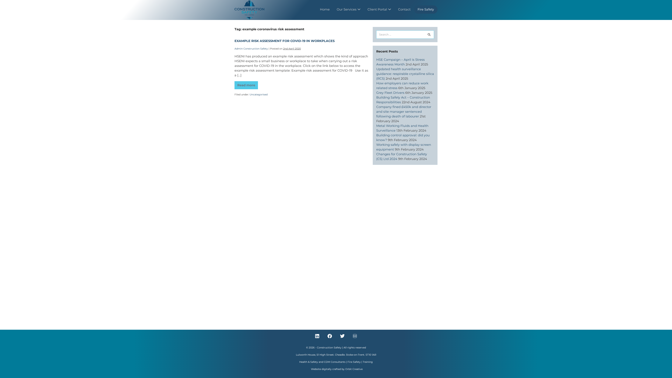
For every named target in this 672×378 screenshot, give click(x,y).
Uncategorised (259, 94)
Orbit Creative (354, 369)
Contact (404, 9)
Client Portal (378, 9)
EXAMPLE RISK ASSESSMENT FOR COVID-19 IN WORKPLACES (284, 41)
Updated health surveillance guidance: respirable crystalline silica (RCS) (405, 73)
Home (325, 9)
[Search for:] (405, 34)
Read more (247, 84)
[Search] (429, 34)
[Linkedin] (317, 336)
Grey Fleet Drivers (390, 93)
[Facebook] (329, 336)
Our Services (347, 9)
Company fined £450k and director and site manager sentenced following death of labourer (403, 111)
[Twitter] (342, 336)
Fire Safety (426, 9)
